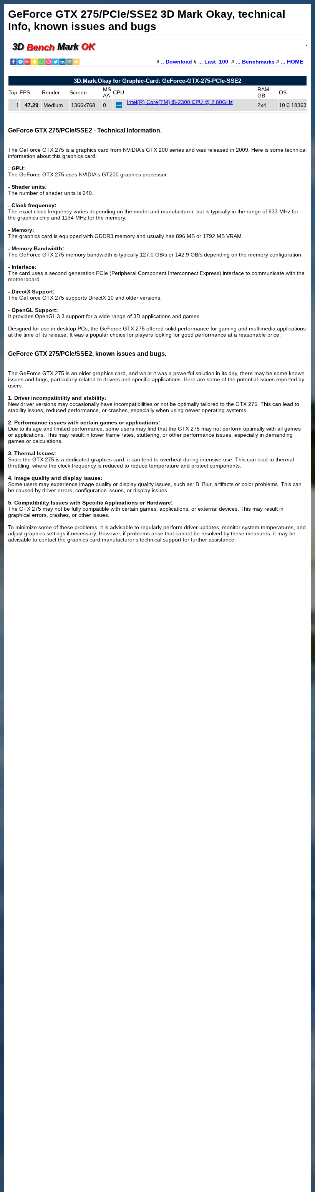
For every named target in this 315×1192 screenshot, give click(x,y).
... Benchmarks (255, 62)
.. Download (176, 62)
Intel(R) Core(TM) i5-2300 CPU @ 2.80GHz (180, 102)
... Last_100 (213, 62)
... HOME (292, 62)
